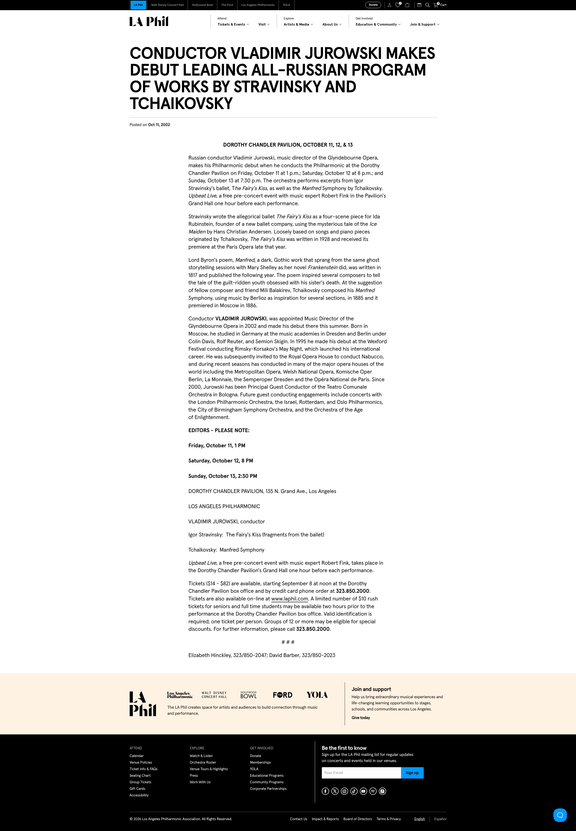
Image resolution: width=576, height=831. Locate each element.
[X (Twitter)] (335, 791)
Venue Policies (141, 762)
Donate (373, 5)
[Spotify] (373, 791)
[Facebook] (325, 791)
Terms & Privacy (388, 819)
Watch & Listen (201, 756)
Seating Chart (140, 776)
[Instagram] (344, 791)
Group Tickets (140, 782)
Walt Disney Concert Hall (167, 5)
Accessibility (139, 795)
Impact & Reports (325, 819)
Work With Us (200, 782)
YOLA (286, 5)
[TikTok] (354, 791)
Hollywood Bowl (202, 5)
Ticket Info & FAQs (144, 769)
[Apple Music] (382, 791)
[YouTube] (363, 791)
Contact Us (298, 819)
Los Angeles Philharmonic (258, 5)
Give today (361, 718)
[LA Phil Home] (149, 21)
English (419, 819)
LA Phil (138, 5)
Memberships (260, 762)
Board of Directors (357, 819)
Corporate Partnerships (268, 789)
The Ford (227, 5)
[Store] (408, 4)
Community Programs (267, 782)
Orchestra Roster (203, 762)
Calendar (137, 756)
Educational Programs (267, 776)
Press (194, 776)
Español (440, 819)
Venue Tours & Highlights (209, 769)
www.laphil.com (289, 599)
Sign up (412, 773)
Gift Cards (137, 789)
